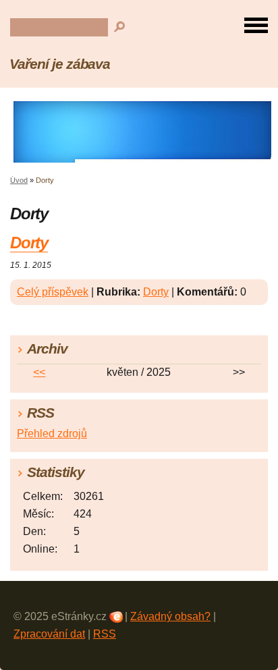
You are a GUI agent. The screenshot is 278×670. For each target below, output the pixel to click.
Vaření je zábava (59, 64)
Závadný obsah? (170, 616)
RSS (104, 634)
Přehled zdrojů (52, 433)
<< (39, 372)
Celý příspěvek (52, 292)
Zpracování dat (49, 634)
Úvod (19, 180)
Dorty (29, 242)
